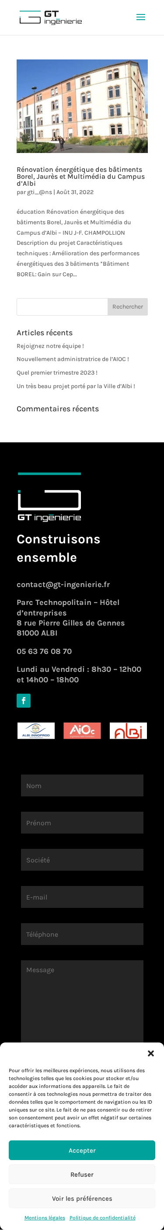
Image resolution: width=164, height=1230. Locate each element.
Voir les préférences (82, 1198)
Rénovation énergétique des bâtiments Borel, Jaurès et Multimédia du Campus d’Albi (81, 176)
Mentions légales (44, 1218)
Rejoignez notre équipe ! (50, 346)
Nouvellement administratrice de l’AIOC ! (73, 359)
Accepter (82, 1150)
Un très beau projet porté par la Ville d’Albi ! (76, 386)
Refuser (82, 1174)
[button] (151, 1053)
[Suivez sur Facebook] (24, 701)
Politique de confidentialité (103, 1218)
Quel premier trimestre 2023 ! (57, 372)
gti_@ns (39, 192)
